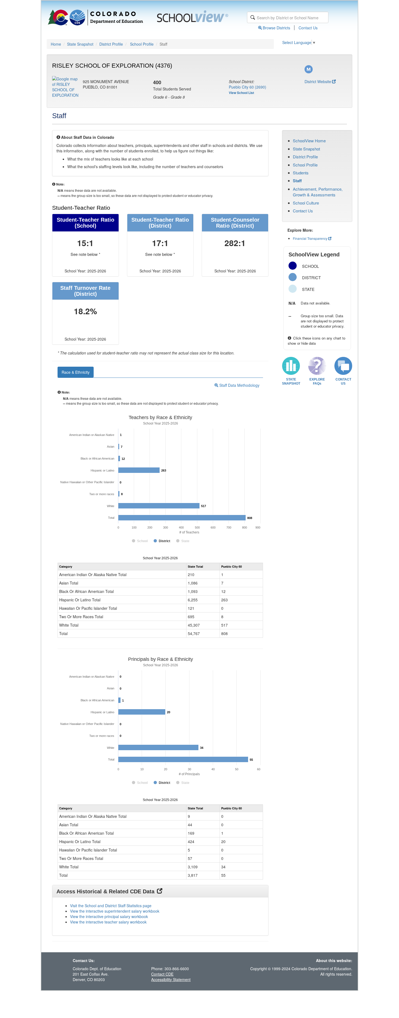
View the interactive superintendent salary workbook (114, 911)
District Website (318, 81)
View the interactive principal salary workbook (109, 916)
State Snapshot (80, 44)
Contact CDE (162, 974)
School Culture (306, 203)
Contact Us (308, 27)
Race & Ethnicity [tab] (76, 372)
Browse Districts (276, 27)
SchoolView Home (309, 140)
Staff (297, 181)
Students (301, 172)
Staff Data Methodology (238, 385)
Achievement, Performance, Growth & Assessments (318, 191)
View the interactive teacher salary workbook (108, 922)
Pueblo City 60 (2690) (247, 87)
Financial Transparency (310, 238)
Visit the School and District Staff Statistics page (110, 905)
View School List (241, 92)
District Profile (111, 44)
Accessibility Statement (171, 979)
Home (56, 44)
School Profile (142, 44)
